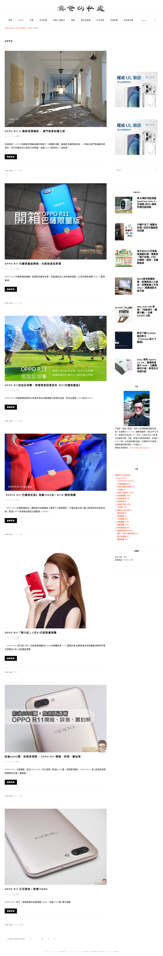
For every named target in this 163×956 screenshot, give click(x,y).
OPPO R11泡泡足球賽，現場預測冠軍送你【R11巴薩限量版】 (43, 385)
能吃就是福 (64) (123, 528)
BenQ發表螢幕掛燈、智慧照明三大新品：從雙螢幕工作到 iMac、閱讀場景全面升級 (147, 284)
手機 (20, 170)
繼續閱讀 (11, 157)
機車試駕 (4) (122, 513)
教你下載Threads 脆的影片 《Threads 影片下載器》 (146, 337)
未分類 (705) (122, 507)
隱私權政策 (94, 951)
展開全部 (118, 475)
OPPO (15, 170)
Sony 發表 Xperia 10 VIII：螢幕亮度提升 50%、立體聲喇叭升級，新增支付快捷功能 (147, 365)
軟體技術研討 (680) (124, 531)
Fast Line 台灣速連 (112, 951)
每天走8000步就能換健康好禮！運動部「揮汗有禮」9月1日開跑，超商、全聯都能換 (147, 257)
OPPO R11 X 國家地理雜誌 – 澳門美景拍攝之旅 (35, 131)
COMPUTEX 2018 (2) (125, 481)
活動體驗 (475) (123, 522)
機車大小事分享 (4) (124, 510)
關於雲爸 (86, 951)
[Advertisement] (134, 42)
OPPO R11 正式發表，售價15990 (26, 889)
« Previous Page (16, 939)
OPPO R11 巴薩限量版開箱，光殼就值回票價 (33, 263)
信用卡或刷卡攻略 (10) (126, 487)
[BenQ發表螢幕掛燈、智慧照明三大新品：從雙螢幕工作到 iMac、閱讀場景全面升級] (123, 286)
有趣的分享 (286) (124, 504)
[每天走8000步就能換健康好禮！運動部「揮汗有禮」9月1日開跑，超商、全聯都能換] (123, 259)
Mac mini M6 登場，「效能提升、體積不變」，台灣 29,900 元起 (147, 311)
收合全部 (126, 475)
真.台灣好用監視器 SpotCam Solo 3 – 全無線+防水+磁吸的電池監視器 (147, 203)
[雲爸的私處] (81, 12)
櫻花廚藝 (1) (122, 516)
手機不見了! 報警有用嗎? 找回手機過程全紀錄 (147, 227)
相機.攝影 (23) (122, 525)
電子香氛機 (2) (123, 536)
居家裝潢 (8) (122, 501)
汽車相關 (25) (122, 519)
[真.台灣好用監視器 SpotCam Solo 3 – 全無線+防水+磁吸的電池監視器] (123, 206)
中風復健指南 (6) (123, 484)
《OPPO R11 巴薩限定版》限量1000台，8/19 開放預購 (40, 495)
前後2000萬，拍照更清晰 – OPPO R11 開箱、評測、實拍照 (43, 756)
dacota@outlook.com (139, 448)
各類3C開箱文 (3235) (125, 493)
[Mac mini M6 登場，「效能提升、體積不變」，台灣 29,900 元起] (123, 314)
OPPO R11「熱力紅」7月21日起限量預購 (31, 632)
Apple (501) (122, 478)
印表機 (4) (121, 490)
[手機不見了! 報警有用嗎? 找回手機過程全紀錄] (123, 232)
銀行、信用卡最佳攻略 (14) (127, 533)
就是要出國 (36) (123, 498)
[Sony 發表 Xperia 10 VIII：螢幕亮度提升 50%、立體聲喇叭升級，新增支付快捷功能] (123, 367)
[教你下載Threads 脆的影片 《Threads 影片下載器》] (123, 341)
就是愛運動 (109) (124, 495)
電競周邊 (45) (122, 539)
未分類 (21, 925)
